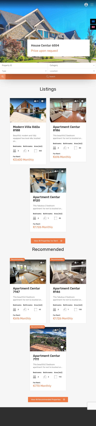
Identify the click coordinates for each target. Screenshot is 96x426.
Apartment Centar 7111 (46, 357)
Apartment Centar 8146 (66, 290)
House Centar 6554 (45, 45)
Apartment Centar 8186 (66, 128)
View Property (28, 117)
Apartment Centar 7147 (26, 290)
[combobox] (72, 65)
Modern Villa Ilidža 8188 (26, 128)
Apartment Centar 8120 (46, 198)
